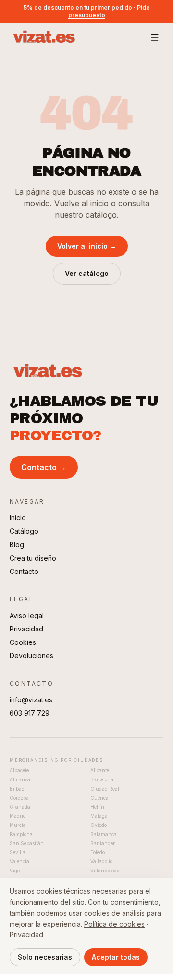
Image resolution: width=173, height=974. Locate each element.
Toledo (97, 852)
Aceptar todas (116, 957)
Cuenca (99, 798)
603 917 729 (29, 713)
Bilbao (17, 788)
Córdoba (19, 798)
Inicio (18, 518)
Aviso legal (27, 615)
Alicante (99, 770)
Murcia (18, 825)
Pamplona (21, 834)
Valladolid (101, 861)
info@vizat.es (31, 700)
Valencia (19, 861)
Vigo (15, 870)
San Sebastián (27, 843)
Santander (102, 843)
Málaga (99, 816)
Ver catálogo (87, 273)
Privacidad (26, 629)
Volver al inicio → (86, 246)
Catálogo (24, 531)
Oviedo (98, 825)
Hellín (97, 807)
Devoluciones (31, 656)
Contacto (24, 571)
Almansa (20, 779)
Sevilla (17, 852)
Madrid (18, 816)
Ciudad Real (104, 788)
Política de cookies (114, 924)
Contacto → (43, 467)
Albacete (19, 770)
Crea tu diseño (33, 558)
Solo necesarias (45, 957)
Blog (17, 544)
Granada (20, 807)
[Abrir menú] (154, 37)
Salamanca (103, 834)
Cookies (23, 642)
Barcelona (101, 779)
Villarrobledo (104, 870)
